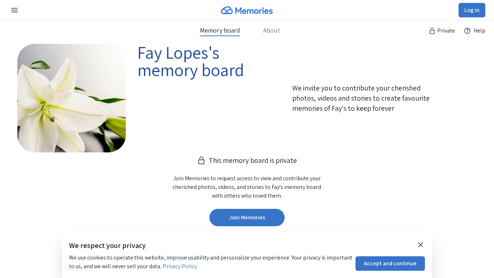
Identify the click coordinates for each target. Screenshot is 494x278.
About (271, 30)
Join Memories (247, 217)
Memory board (220, 30)
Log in (472, 10)
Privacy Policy (180, 266)
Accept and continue (390, 263)
